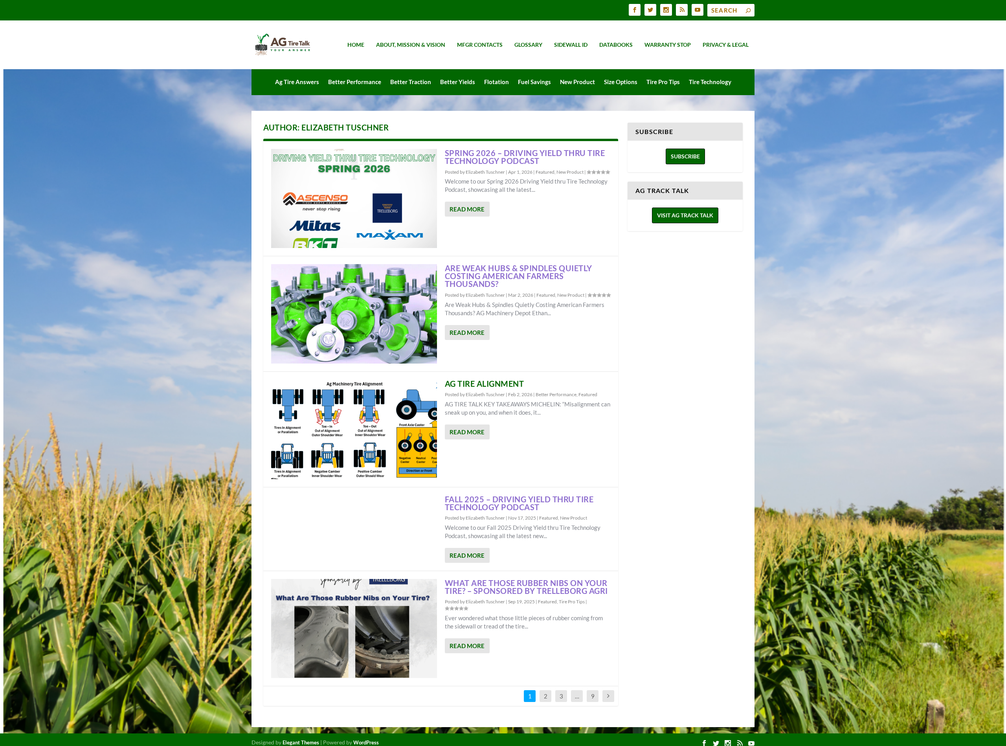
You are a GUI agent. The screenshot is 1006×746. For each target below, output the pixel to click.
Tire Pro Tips (663, 81)
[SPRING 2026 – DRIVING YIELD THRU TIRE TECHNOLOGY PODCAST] (354, 198)
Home (355, 45)
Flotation (496, 81)
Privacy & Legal (726, 45)
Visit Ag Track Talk (685, 215)
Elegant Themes (301, 742)
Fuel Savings (534, 81)
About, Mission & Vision (410, 45)
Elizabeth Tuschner (485, 172)
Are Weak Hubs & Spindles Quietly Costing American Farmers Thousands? (518, 275)
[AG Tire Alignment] (354, 429)
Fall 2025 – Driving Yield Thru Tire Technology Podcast (519, 503)
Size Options (620, 81)
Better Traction (410, 81)
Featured (545, 172)
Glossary (528, 45)
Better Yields (457, 81)
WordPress (366, 742)
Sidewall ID (570, 45)
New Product (577, 81)
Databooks (616, 45)
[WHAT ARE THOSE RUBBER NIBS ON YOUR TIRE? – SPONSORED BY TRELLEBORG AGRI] (354, 628)
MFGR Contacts (480, 45)
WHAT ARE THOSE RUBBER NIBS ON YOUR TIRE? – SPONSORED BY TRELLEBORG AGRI (526, 586)
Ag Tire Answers (297, 81)
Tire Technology (710, 81)
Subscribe (685, 156)
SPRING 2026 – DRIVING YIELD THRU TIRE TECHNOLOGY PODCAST (525, 156)
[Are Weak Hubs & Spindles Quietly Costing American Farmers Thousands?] (354, 314)
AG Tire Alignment (484, 383)
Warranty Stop (667, 45)
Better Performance (354, 81)
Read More (467, 209)
